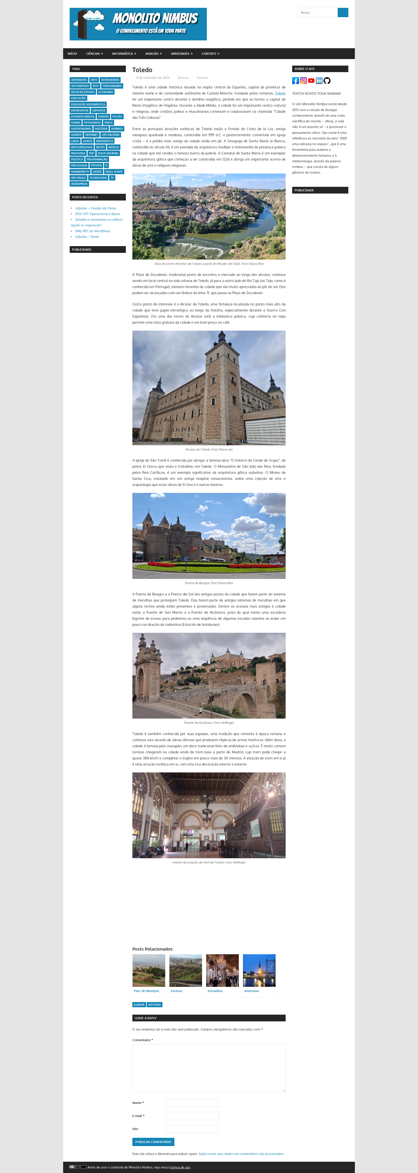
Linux (75, 141)
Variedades (180, 53)
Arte (94, 79)
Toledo (280, 93)
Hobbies (117, 128)
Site (135, 1129)
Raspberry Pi (80, 171)
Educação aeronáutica (88, 104)
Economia (105, 92)
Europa (139, 1004)
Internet (91, 134)
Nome (138, 1103)
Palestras (78, 153)
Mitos (100, 147)
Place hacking (108, 153)
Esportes (98, 110)
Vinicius (183, 78)
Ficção (117, 116)
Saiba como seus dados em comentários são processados (241, 1154)
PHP (91, 153)
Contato (209, 53)
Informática (122, 53)
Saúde (97, 171)
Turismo (202, 78)
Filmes (75, 122)
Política (77, 159)
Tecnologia (98, 177)
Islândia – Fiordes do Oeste (95, 208)
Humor (76, 134)
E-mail (138, 1116)
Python (96, 165)
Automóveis (80, 86)
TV (112, 177)
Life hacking (111, 134)
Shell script (114, 171)
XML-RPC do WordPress (92, 231)
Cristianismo (112, 86)
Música (114, 147)
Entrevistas (79, 110)
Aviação (151, 53)
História (154, 1004)
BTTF (96, 86)
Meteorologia (81, 147)
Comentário (142, 1040)
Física (108, 122)
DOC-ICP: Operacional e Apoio (97, 214)
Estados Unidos (82, 116)
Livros (87, 141)
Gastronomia (81, 128)
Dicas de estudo (82, 92)
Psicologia (79, 165)
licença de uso (180, 1167)
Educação (78, 98)
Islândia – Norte (87, 237)
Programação (97, 159)
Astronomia (110, 79)
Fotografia (92, 122)
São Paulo (78, 177)
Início (72, 53)
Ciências (93, 53)
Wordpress (79, 184)
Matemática (104, 141)
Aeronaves (79, 79)
